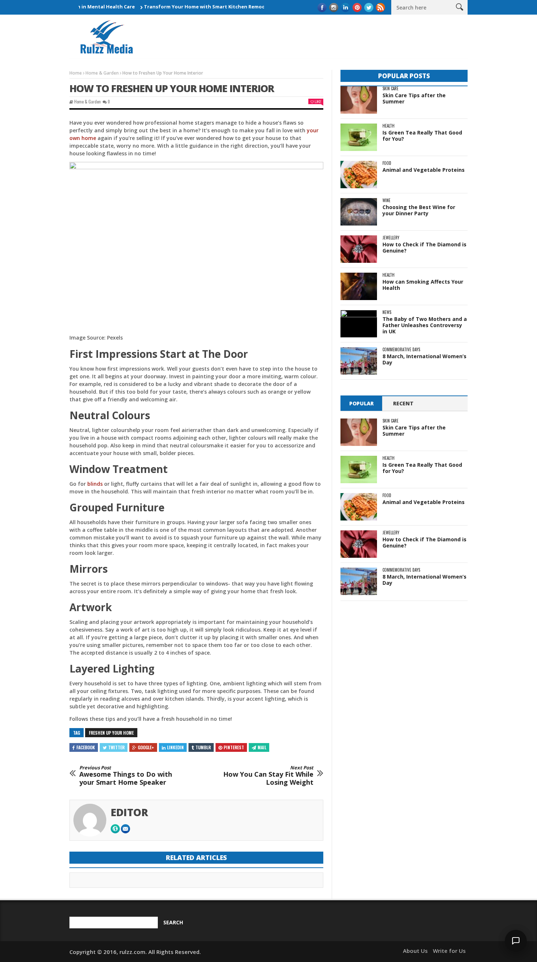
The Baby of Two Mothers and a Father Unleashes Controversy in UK (424, 325)
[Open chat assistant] (516, 941)
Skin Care (390, 88)
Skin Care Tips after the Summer (414, 98)
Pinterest (234, 747)
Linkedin (175, 747)
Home (75, 73)
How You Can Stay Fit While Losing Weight (268, 776)
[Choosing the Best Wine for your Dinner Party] (358, 212)
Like (318, 101)
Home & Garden (102, 73)
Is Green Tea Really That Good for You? (422, 135)
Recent (403, 403)
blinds (95, 483)
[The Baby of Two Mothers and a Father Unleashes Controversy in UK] (358, 323)
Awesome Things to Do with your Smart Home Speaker (125, 776)
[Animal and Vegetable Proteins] (358, 174)
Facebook (85, 747)
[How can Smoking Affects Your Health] (358, 286)
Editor (129, 812)
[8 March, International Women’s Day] (358, 361)
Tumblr (203, 747)
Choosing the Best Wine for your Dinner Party (418, 210)
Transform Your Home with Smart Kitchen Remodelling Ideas (201, 6)
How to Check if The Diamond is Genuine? (424, 247)
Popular (361, 403)
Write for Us (449, 950)
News (386, 312)
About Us (415, 950)
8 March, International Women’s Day (424, 359)
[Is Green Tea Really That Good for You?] (358, 137)
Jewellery (390, 237)
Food (386, 163)
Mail (262, 747)
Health (388, 126)
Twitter (116, 747)
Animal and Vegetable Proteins (423, 169)
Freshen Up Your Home (111, 733)
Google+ (146, 747)
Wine (386, 200)
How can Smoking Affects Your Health (422, 284)
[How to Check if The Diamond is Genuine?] (358, 249)
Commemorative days (401, 349)
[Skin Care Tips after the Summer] (358, 100)
